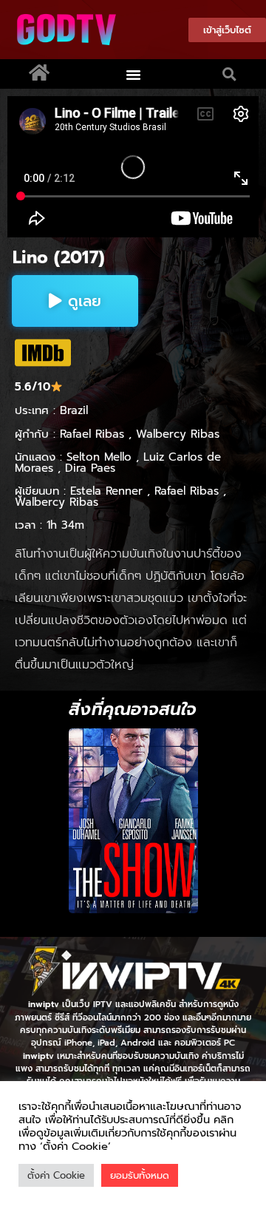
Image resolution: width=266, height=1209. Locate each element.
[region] (133, 821)
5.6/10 (32, 387)
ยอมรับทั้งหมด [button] (139, 1175)
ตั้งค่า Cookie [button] (56, 1175)
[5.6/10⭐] (43, 353)
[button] (134, 74)
